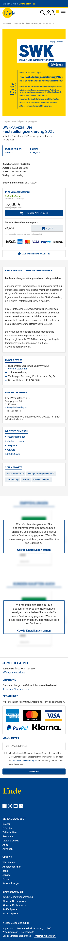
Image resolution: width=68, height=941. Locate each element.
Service (6, 875)
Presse (6, 879)
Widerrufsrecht (10, 932)
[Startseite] (8, 12)
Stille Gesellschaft (41, 479)
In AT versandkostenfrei (17, 192)
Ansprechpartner (11, 866)
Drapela (6, 121)
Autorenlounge (10, 883)
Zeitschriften (9, 832)
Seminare (7, 836)
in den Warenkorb (37, 213)
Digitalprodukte (10, 840)
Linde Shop (25, 3)
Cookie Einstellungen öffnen (34, 549)
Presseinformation (15, 436)
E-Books (7, 828)
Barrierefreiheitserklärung (30, 928)
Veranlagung (12, 479)
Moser (24, 121)
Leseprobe (11, 445)
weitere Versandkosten (18, 689)
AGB (49, 928)
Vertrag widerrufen (45, 936)
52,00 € (13, 150)
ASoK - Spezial (10, 913)
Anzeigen (7, 848)
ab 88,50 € (35, 150)
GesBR (26, 479)
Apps (5, 844)
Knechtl (16, 121)
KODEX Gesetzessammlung (17, 896)
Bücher (6, 824)
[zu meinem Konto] (49, 13)
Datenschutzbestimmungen (24, 761)
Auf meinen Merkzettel (36, 253)
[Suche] (42, 13)
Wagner (33, 121)
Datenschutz (27, 932)
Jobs (5, 870)
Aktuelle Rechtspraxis (14, 905)
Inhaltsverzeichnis (15, 441)
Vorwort (10, 449)
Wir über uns (9, 862)
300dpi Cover (13, 454)
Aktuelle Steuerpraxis (14, 901)
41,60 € (49, 228)
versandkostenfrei (17, 368)
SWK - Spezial (9, 909)
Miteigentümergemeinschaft (41, 473)
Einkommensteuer (15, 473)
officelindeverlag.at (16, 407)
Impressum (8, 928)
